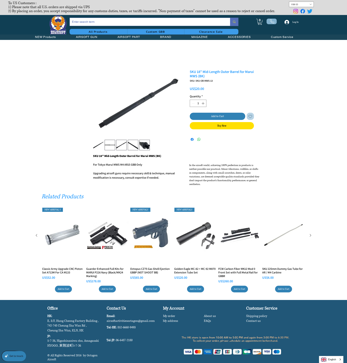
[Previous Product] (36, 236)
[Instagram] (296, 11)
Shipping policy (256, 316)
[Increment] (203, 103)
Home (96, 57)
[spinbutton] (198, 103)
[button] (301, 4)
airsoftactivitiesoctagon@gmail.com (131, 321)
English (332, 359)
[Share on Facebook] (192, 140)
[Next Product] (310, 236)
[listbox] (301, 4)
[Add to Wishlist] (250, 116)
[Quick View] (107, 236)
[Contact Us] (272, 21)
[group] (173, 251)
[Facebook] (303, 11)
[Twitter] (310, 11)
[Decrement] (192, 103)
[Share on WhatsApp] (199, 140)
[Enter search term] (234, 22)
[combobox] (331, 359)
